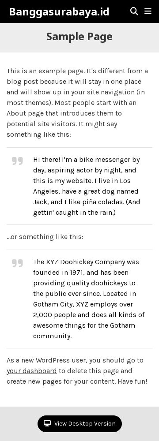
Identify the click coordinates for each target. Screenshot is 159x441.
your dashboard (32, 370)
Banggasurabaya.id (59, 11)
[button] (147, 11)
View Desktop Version (84, 423)
